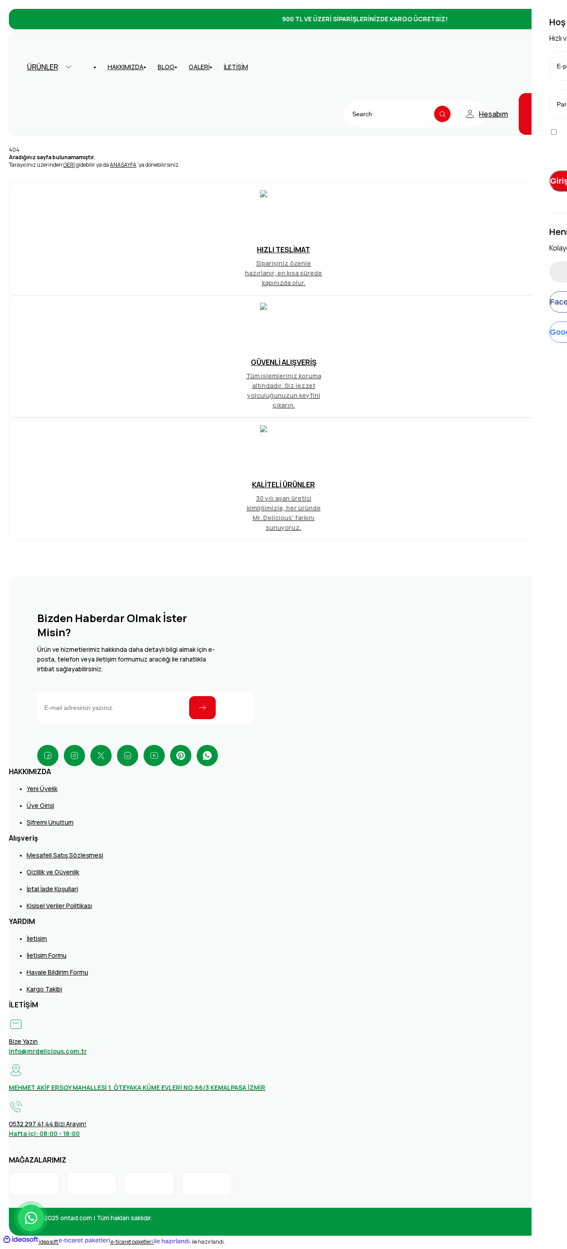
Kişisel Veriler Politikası (59, 905)
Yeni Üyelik (42, 788)
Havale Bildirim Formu (57, 972)
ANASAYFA (123, 164)
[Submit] (202, 707)
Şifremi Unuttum (50, 822)
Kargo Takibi (44, 989)
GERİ (69, 164)
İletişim (37, 938)
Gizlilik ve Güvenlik (53, 872)
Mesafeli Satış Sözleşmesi (65, 855)
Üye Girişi (40, 805)
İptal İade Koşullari (52, 889)
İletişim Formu (46, 955)
